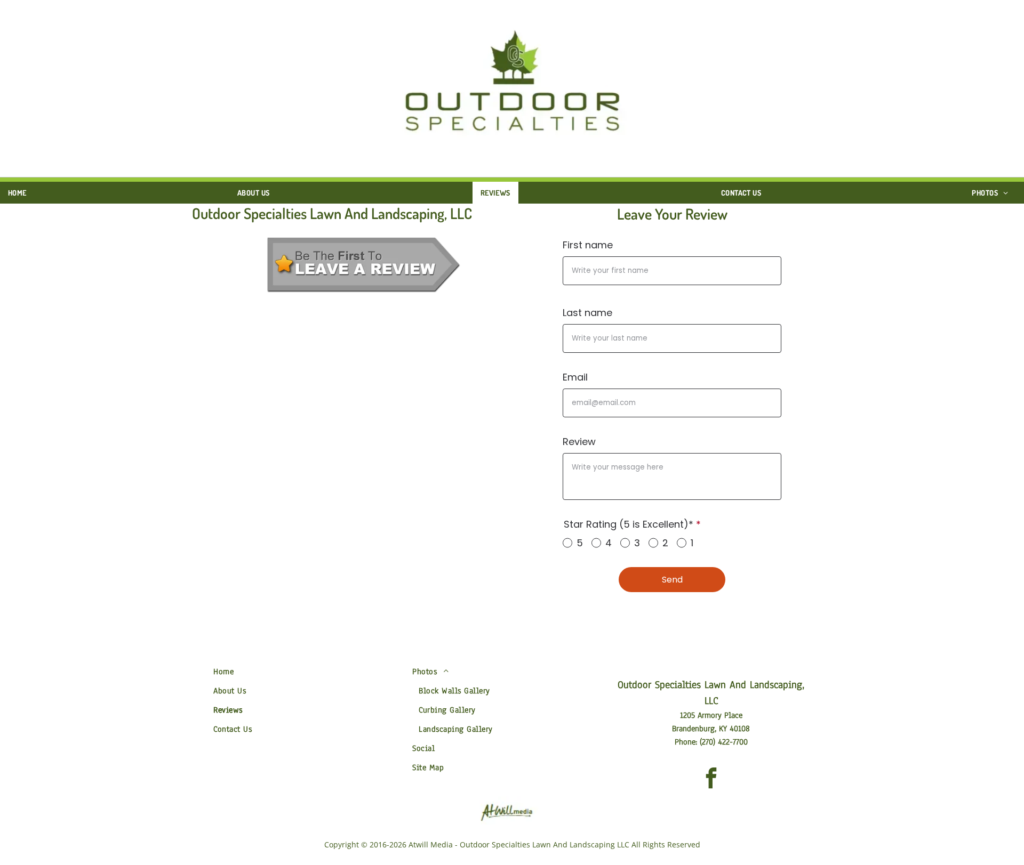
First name (588, 245)
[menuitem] (21, 193)
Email (575, 377)
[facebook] (710, 779)
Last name (587, 312)
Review (579, 441)
